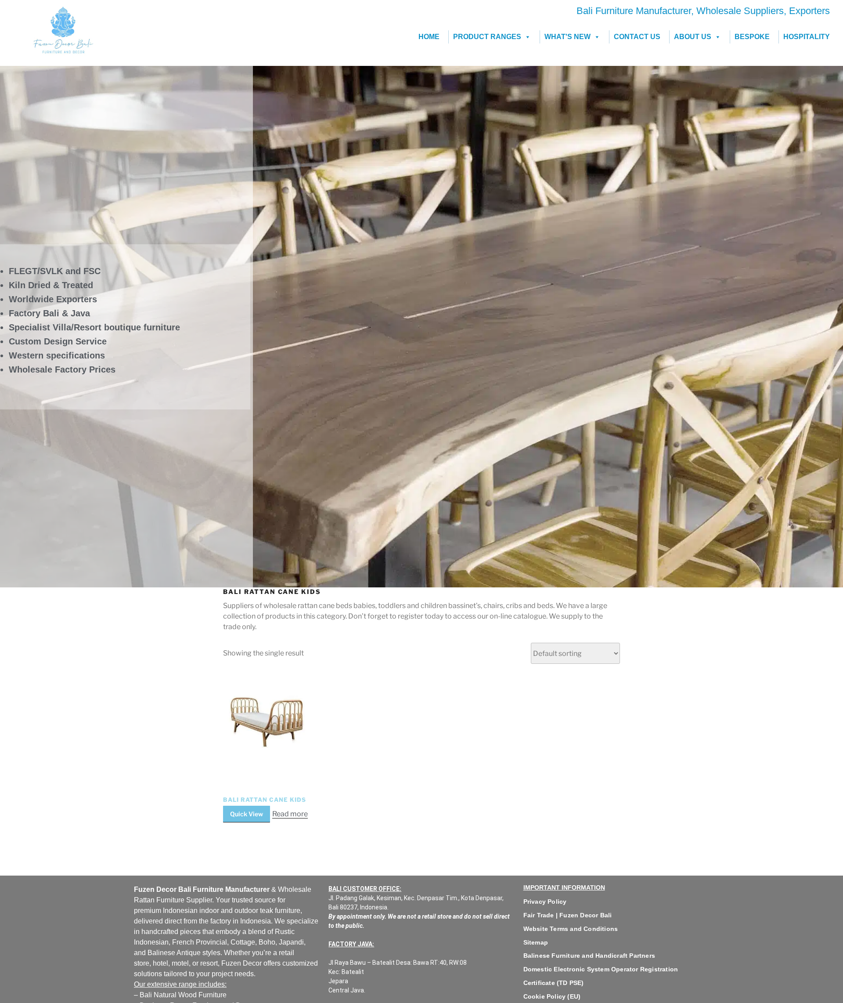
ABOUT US (692, 36)
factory (220, 921)
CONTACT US (637, 36)
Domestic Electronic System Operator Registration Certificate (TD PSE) (600, 976)
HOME (429, 36)
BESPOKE (752, 36)
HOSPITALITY (806, 36)
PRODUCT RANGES (487, 36)
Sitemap (535, 942)
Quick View (246, 814)
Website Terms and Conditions (570, 928)
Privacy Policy (545, 901)
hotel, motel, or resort (185, 963)
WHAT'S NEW (567, 36)
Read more (290, 814)
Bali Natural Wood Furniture (182, 995)
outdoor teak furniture (267, 910)
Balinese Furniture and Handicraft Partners (589, 955)
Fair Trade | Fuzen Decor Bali (567, 915)
